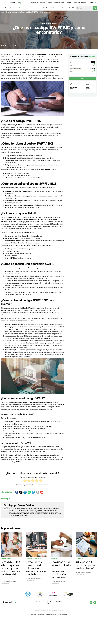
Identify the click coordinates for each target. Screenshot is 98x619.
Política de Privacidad (42, 310)
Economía (49, 8)
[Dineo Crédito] (16, 3)
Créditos (42, 3)
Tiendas (68, 3)
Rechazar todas (51, 323)
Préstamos (34, 3)
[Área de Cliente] (96, 2)
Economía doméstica (39, 8)
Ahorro (7, 8)
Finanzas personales (25, 8)
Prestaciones (57, 8)
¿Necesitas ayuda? (80, 3)
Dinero (50, 3)
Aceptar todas (73, 323)
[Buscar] (95, 8)
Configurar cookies (23, 323)
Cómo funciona (59, 3)
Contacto (91, 3)
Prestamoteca (14, 8)
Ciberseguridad (66, 8)
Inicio (2, 8)
